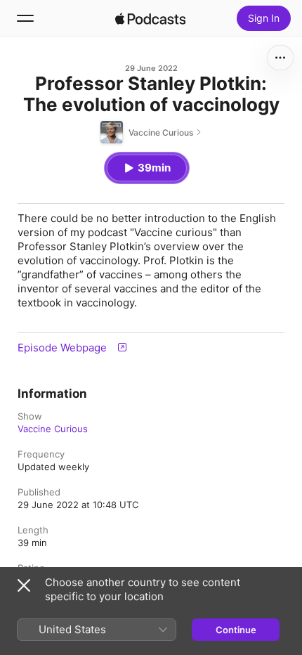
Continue (236, 629)
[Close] (24, 585)
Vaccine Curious (53, 428)
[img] (150, 18)
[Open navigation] (25, 18)
